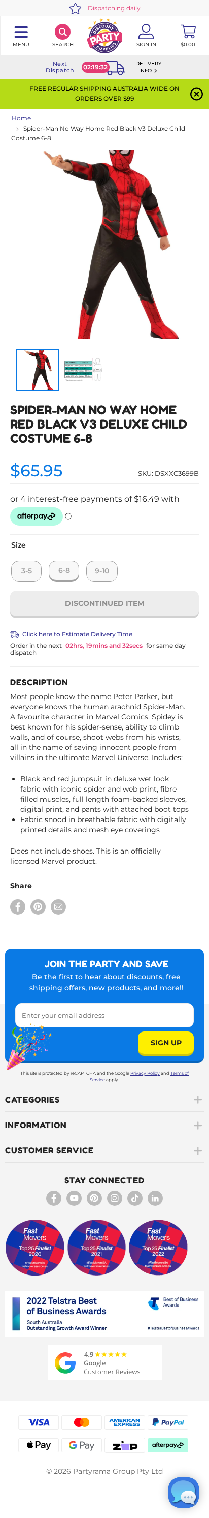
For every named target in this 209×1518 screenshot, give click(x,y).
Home (21, 118)
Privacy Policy (145, 1073)
